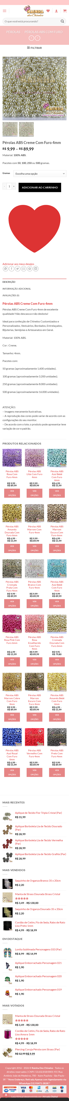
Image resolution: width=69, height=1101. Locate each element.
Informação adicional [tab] (17, 288)
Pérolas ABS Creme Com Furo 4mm (28, 303)
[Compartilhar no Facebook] (11, 268)
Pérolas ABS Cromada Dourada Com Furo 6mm (57, 641)
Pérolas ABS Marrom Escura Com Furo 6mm (57, 531)
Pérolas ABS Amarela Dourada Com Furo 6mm (12, 531)
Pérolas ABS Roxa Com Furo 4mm (12, 474)
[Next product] (31, 38)
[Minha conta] (56, 10)
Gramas (6, 173)
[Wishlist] (48, 10)
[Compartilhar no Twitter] (17, 268)
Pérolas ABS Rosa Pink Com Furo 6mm (12, 640)
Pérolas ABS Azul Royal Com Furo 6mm (12, 755)
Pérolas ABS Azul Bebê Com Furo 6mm (57, 476)
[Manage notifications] (6, 1095)
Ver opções (12, 493)
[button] (5, 11)
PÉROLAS (13, 32)
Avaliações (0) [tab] (11, 295)
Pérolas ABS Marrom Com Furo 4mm (34, 529)
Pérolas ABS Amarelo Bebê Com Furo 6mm (57, 699)
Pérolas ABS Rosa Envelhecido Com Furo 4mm (34, 643)
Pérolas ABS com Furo (44, 32)
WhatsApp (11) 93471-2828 (33, 1083)
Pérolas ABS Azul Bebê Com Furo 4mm (57, 586)
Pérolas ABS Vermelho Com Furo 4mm (34, 753)
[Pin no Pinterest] (29, 268)
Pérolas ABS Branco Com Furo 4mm (34, 584)
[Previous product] (37, 38)
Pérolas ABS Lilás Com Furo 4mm (34, 474)
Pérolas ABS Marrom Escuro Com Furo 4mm (34, 699)
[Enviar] (62, 21)
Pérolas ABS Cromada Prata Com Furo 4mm (12, 586)
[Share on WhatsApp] (5, 268)
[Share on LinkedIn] (36, 268)
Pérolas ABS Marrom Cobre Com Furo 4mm (12, 699)
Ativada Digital (50, 1096)
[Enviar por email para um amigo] (23, 268)
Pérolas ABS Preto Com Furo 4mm (57, 753)
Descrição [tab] (9, 282)
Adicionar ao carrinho (40, 187)
